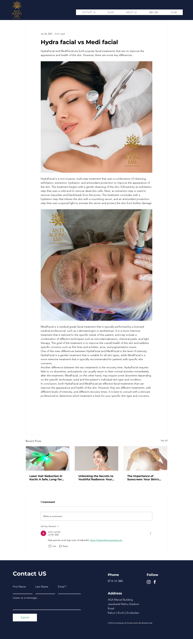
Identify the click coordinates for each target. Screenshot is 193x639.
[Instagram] (148, 581)
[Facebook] (154, 581)
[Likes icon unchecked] (50, 546)
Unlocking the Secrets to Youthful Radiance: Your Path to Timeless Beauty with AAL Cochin (95, 477)
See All (164, 440)
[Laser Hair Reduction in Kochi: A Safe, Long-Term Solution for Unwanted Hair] (47, 458)
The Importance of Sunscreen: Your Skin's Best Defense (143, 477)
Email (61, 586)
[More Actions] (150, 533)
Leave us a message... (26, 597)
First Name (19, 586)
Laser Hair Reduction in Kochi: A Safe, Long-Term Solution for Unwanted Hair (47, 477)
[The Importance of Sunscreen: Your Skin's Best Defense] (145, 458)
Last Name (41, 586)
